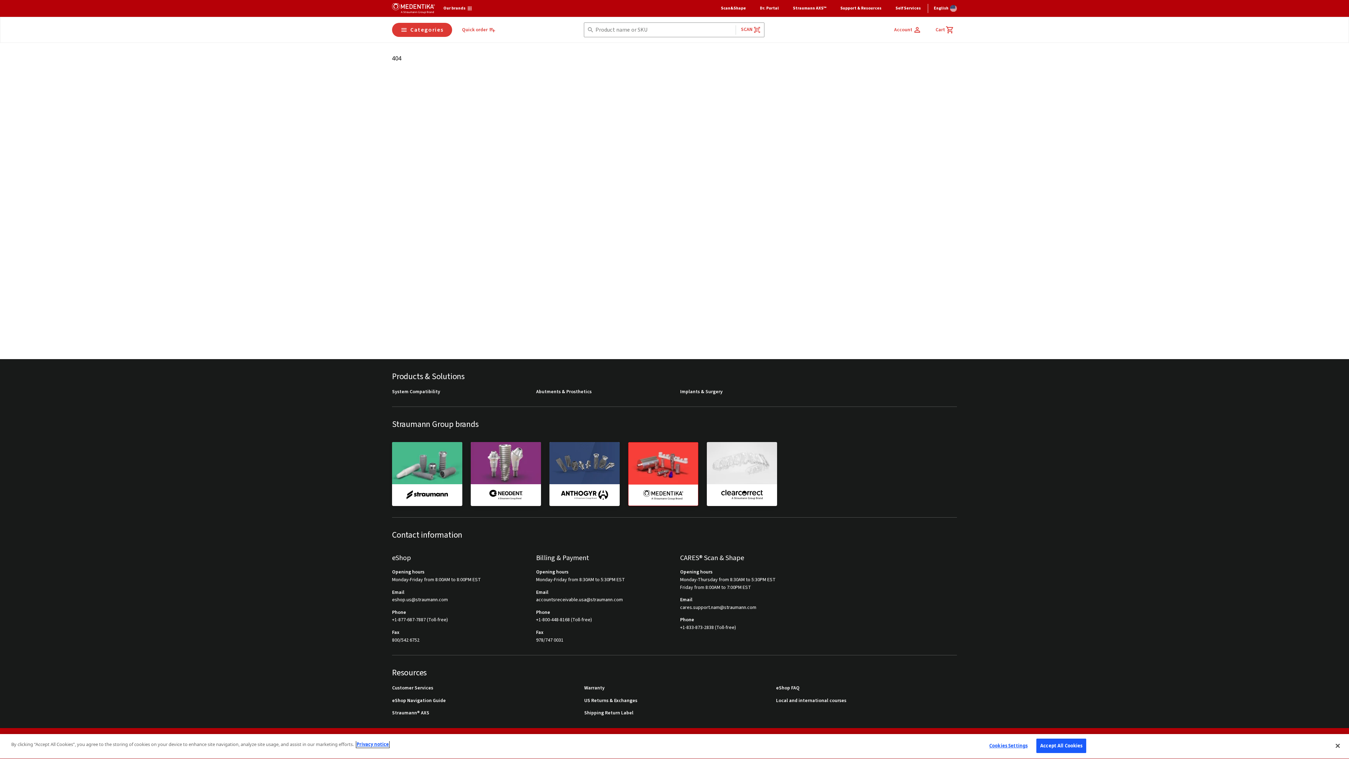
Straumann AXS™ (809, 8)
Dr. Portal (769, 8)
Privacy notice (373, 744)
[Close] (1337, 745)
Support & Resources (860, 8)
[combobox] (664, 30)
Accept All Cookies (1061, 745)
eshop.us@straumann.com (420, 600)
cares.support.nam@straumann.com (718, 607)
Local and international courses (811, 701)
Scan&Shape (733, 8)
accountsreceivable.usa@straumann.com (579, 600)
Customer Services (412, 688)
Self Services (908, 8)
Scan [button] (747, 29)
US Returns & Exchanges (610, 701)
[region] (674, 746)
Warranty (594, 688)
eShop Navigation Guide (419, 701)
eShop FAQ (788, 688)
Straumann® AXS (410, 713)
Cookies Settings (1008, 745)
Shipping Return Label (608, 713)
